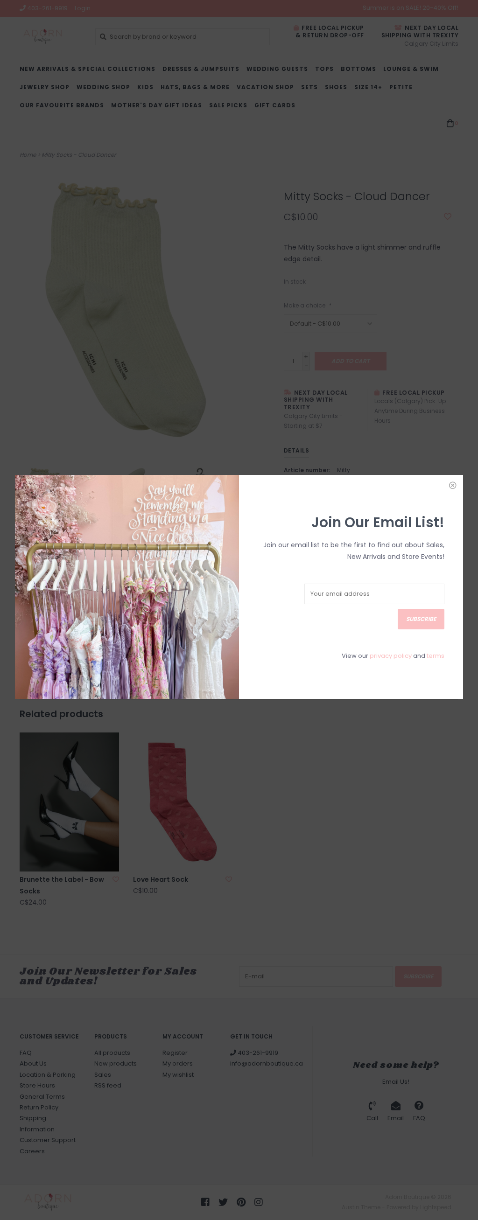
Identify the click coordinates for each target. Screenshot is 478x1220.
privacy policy (391, 655)
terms (435, 655)
